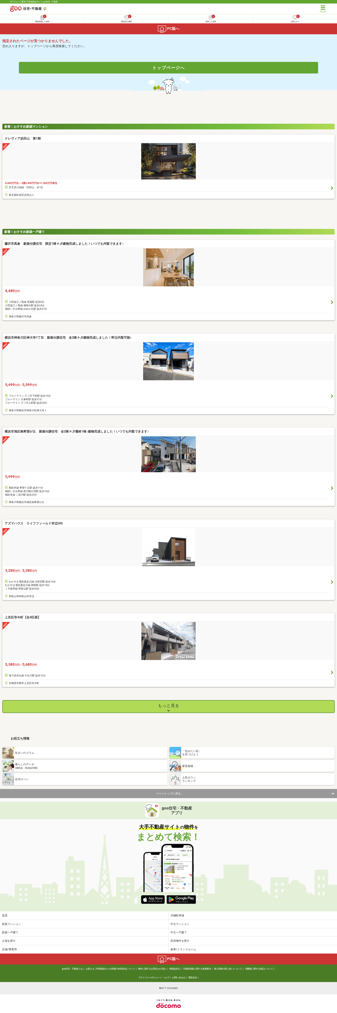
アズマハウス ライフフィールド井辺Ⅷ (34, 523)
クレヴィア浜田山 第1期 (23, 138)
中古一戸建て (178, 932)
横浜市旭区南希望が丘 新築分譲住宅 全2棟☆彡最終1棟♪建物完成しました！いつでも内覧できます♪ (77, 431)
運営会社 (192, 977)
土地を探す (9, 940)
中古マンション (180, 924)
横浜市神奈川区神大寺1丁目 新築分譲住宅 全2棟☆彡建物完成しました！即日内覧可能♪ (68, 337)
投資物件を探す (180, 940)
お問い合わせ (178, 977)
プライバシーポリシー (149, 977)
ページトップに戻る (168, 793)
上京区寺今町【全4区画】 (23, 617)
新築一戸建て (10, 932)
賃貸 (4, 915)
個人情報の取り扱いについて (228, 968)
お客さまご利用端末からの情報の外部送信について (110, 968)
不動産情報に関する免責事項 (197, 968)
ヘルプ (166, 977)
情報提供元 (174, 968)
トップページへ (168, 67)
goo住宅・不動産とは (72, 968)
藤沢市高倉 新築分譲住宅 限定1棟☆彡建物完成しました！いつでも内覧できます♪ (64, 243)
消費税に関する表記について (259, 968)
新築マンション (11, 924)
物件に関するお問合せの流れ (152, 968)
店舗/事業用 (9, 949)
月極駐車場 (177, 915)
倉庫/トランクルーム (183, 949)
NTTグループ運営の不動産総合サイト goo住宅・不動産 (34, 2)
